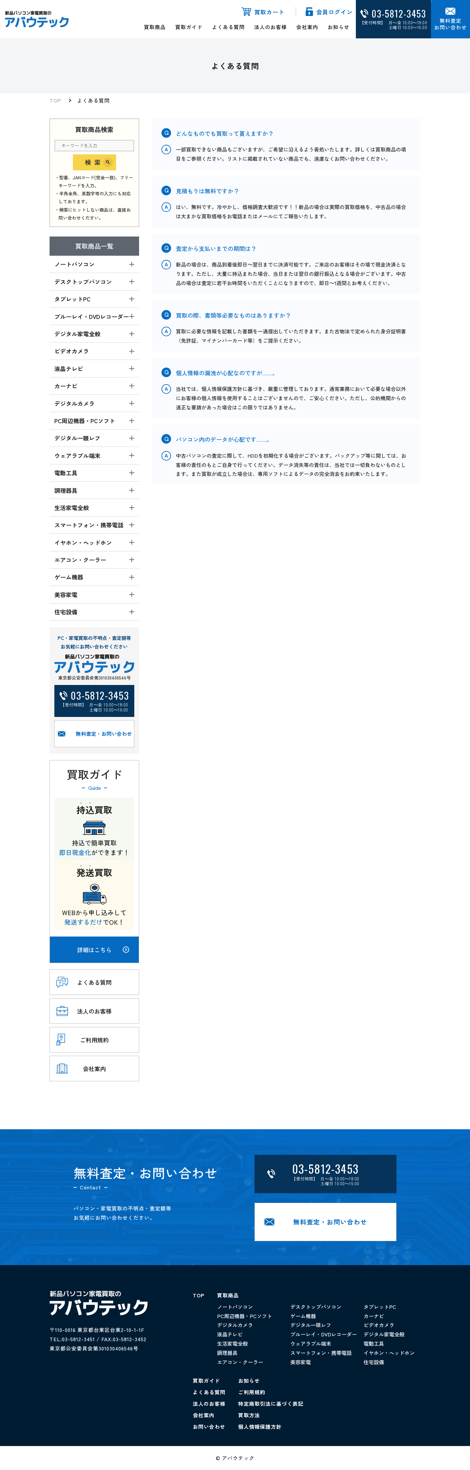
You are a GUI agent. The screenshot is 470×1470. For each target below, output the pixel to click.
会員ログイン (334, 12)
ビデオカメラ (379, 1325)
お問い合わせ (209, 1426)
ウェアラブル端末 (310, 1343)
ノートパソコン (235, 1307)
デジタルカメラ (235, 1325)
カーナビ (374, 1316)
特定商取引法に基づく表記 (270, 1403)
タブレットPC (380, 1307)
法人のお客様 (270, 27)
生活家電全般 (232, 1343)
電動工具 (374, 1343)
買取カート (269, 12)
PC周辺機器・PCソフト (244, 1316)
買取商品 (155, 27)
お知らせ (338, 27)
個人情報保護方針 (260, 1426)
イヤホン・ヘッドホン (389, 1353)
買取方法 (249, 1415)
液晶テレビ (230, 1334)
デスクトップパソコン (315, 1307)
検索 (94, 162)
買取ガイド (188, 27)
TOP (55, 100)
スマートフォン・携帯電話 (321, 1353)
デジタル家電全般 (384, 1334)
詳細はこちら (94, 949)
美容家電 (300, 1362)
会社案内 (307, 27)
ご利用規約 (251, 1392)
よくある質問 (228, 27)
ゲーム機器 (303, 1316)
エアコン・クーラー (240, 1362)
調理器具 (227, 1353)
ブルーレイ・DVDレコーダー (323, 1334)
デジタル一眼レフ (310, 1325)
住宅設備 (374, 1362)
